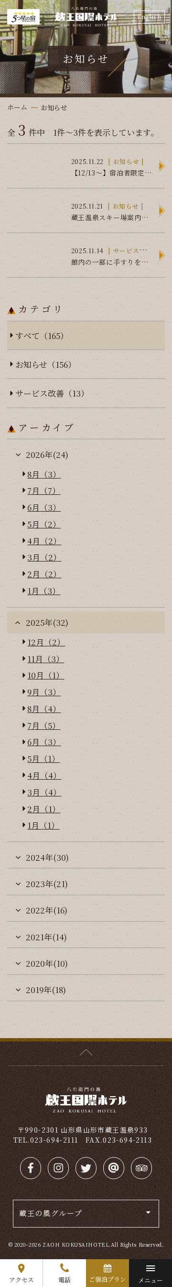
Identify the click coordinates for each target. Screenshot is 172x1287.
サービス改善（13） (52, 393)
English (149, 16)
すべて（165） (41, 335)
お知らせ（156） (45, 364)
